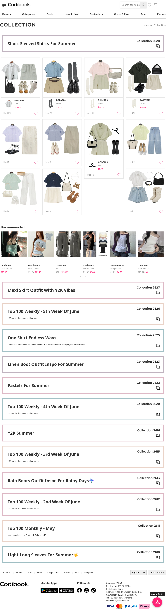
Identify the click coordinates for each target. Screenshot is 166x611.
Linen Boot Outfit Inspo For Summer (46, 364)
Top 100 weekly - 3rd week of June (43, 454)
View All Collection (155, 25)
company (88, 572)
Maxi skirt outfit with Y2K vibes (41, 290)
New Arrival (71, 14)
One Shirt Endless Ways (32, 338)
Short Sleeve (34, 268)
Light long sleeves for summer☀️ (43, 555)
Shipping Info (53, 572)
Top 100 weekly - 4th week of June (43, 406)
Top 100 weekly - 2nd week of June (44, 502)
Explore (161, 14)
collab (67, 572)
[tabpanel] (14, 252)
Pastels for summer (28, 385)
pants (58, 268)
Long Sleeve (6, 268)
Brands (6, 14)
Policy (39, 572)
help (77, 572)
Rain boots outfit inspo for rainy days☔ (51, 481)
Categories (28, 14)
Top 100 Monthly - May (31, 528)
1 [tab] (80, 276)
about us (7, 572)
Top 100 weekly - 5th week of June (43, 311)
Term (29, 572)
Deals (50, 14)
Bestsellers (96, 14)
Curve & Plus (121, 14)
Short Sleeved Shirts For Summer (42, 43)
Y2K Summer (21, 433)
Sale (143, 14)
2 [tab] (85, 276)
